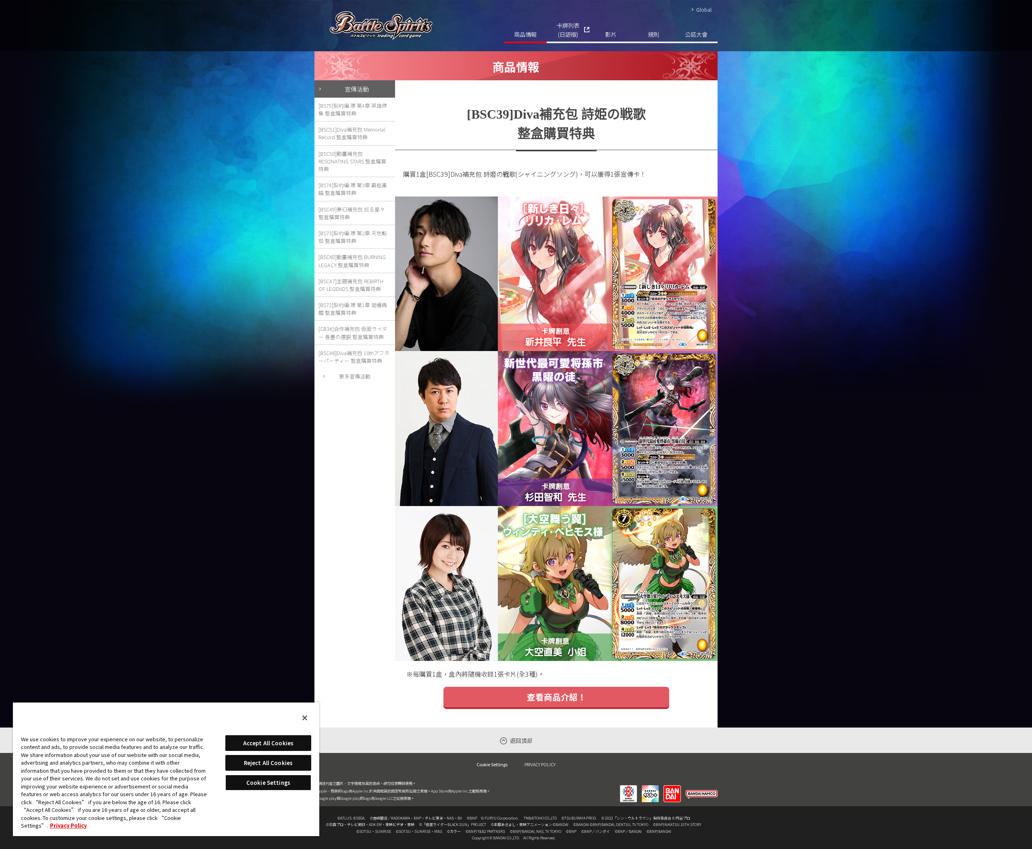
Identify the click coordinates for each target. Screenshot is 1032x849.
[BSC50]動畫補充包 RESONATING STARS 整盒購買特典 (352, 161)
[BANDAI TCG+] (650, 788)
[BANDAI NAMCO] (702, 788)
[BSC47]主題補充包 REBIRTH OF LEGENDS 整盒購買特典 (350, 285)
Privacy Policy (68, 825)
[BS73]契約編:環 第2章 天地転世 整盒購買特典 (352, 237)
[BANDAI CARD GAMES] (628, 788)
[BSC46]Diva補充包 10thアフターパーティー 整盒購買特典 (353, 356)
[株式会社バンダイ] (672, 788)
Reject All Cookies (268, 763)
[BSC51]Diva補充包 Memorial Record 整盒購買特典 (351, 133)
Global (704, 9)
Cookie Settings (492, 764)
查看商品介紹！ (556, 697)
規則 (653, 34)
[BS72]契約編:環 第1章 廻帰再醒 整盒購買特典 (352, 308)
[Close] (305, 718)
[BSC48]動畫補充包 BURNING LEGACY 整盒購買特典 (352, 260)
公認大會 (696, 34)
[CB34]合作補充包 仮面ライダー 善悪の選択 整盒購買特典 (352, 332)
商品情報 (525, 34)
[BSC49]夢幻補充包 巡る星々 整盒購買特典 (351, 213)
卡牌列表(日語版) (568, 29)
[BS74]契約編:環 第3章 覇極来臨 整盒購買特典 (352, 189)
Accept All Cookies (268, 743)
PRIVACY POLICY (540, 764)
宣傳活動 (357, 88)
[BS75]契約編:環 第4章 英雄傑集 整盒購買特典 (352, 109)
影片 (610, 34)
